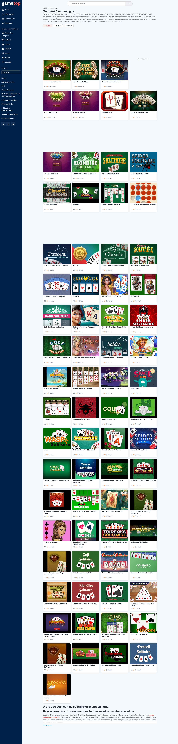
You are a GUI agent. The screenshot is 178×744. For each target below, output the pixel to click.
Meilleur (58, 26)
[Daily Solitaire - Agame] (143, 254)
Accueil (7, 10)
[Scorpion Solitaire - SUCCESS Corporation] (114, 623)
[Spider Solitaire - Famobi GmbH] (57, 469)
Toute (47, 26)
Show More (47, 725)
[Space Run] (143, 377)
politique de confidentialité (6, 109)
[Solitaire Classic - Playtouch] (85, 438)
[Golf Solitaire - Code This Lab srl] (57, 346)
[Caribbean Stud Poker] (143, 530)
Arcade (7, 57)
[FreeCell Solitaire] (85, 101)
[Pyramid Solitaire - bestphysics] (143, 469)
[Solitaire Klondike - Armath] (143, 561)
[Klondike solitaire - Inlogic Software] (143, 500)
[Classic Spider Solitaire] (114, 193)
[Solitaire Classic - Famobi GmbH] (85, 500)
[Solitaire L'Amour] (57, 530)
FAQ (3, 86)
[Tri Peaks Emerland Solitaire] (85, 346)
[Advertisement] (98, 43)
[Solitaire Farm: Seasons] (143, 346)
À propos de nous (7, 82)
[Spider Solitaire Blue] (143, 438)
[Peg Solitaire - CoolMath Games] (143, 193)
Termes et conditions (9, 114)
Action (7, 53)
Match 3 (7, 40)
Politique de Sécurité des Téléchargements (10, 95)
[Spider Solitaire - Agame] (85, 377)
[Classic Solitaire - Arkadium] (114, 254)
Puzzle (7, 44)
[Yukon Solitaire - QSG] (143, 623)
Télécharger (9, 14)
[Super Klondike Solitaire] (114, 70)
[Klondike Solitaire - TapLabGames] (85, 530)
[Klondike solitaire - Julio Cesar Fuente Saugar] (57, 623)
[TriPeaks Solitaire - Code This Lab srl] (57, 500)
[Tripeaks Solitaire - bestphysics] (114, 530)
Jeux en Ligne (9, 19)
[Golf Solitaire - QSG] (114, 407)
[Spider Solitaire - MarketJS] (114, 469)
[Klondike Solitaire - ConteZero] (85, 592)
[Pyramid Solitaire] (57, 162)
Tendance (8, 23)
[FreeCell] (85, 284)
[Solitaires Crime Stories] (114, 284)
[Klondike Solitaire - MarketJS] (57, 592)
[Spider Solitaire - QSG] (85, 407)
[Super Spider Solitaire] (57, 70)
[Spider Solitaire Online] (143, 101)
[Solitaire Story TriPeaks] (114, 438)
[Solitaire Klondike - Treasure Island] (85, 315)
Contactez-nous (7, 90)
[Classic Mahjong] (57, 193)
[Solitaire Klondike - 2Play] (114, 592)
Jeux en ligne (53, 8)
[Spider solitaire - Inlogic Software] (57, 653)
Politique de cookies (9, 100)
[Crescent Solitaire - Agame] (114, 561)
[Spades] (85, 193)
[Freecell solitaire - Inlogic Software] (57, 561)
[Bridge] (85, 254)
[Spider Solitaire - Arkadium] (114, 346)
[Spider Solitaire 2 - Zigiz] (114, 377)
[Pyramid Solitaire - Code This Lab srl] (143, 592)
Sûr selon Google (7, 118)
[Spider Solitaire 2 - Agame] (57, 284)
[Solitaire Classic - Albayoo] (114, 500)
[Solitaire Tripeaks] (57, 377)
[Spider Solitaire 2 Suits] (143, 162)
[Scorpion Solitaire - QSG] (114, 653)
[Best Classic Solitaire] (114, 162)
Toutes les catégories (7, 34)
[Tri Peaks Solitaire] (57, 101)
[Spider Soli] (57, 407)
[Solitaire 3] (143, 284)
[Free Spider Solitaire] (85, 70)
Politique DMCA (7, 104)
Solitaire (7, 49)
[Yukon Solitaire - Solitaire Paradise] (85, 469)
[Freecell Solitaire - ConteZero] (143, 653)
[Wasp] (57, 438)
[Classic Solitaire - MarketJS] (85, 653)
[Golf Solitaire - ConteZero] (85, 561)
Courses (7, 62)
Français (6, 72)
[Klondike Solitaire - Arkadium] (85, 162)
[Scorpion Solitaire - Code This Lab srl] (57, 684)
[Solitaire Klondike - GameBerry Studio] (114, 315)
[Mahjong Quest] (114, 101)
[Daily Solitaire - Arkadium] (57, 315)
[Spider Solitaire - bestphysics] (85, 623)
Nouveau (69, 26)
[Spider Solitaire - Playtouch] (143, 315)
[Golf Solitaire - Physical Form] (143, 407)
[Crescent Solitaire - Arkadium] (57, 254)
